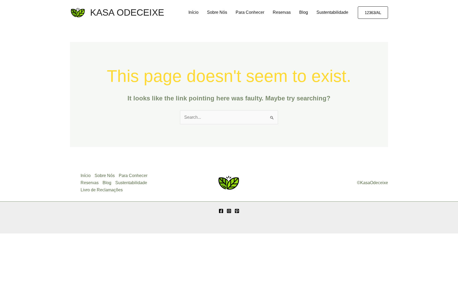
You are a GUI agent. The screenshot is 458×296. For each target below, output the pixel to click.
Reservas (282, 12)
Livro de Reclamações (102, 190)
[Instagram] (229, 211)
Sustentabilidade (332, 12)
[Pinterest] (237, 211)
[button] (373, 12)
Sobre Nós (217, 12)
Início (193, 12)
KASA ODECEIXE (127, 12)
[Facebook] (221, 211)
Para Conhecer (250, 12)
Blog (303, 12)
